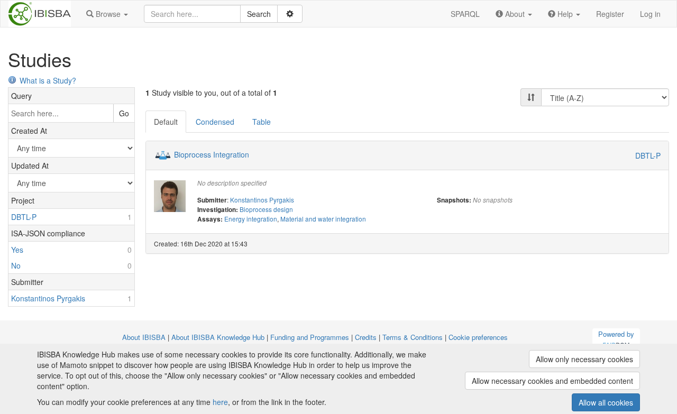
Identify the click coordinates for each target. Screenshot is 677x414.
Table (261, 121)
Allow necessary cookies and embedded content (552, 380)
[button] (107, 14)
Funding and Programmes (309, 337)
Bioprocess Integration (211, 154)
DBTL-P (648, 155)
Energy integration (250, 218)
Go (124, 113)
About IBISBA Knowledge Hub (217, 337)
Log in (650, 13)
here (220, 402)
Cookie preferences (478, 337)
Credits (366, 337)
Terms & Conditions (412, 337)
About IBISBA (144, 337)
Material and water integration (323, 218)
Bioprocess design (266, 209)
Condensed (215, 121)
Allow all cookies (606, 402)
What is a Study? (48, 80)
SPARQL (465, 13)
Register (610, 13)
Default (166, 121)
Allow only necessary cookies (584, 359)
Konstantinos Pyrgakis (262, 199)
